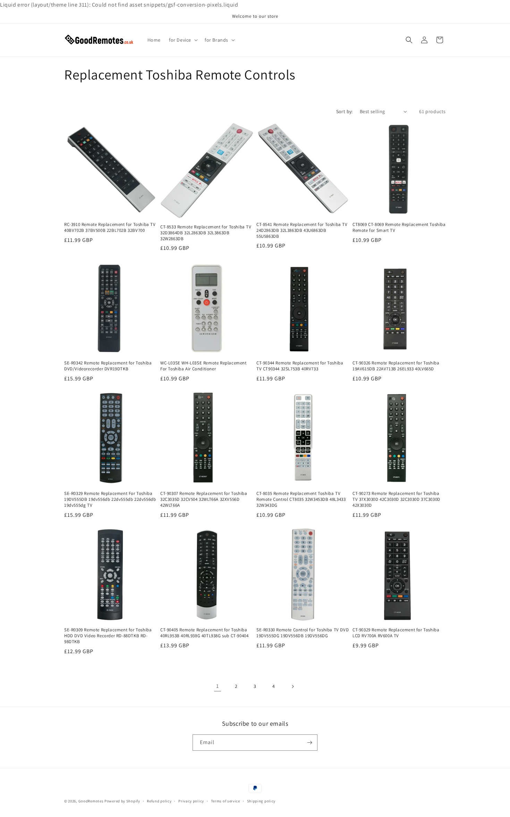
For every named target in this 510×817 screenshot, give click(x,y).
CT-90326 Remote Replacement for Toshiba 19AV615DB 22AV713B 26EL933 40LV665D (395, 366)
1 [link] (217, 686)
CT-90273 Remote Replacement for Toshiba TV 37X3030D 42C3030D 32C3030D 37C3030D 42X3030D (396, 499)
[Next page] (292, 686)
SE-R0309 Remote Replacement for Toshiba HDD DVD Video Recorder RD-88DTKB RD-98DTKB (108, 636)
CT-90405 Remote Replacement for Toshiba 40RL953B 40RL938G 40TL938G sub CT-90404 (204, 633)
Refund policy (159, 801)
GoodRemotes (91, 801)
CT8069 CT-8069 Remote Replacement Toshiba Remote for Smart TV (399, 227)
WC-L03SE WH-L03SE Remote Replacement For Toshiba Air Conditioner (203, 366)
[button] (183, 40)
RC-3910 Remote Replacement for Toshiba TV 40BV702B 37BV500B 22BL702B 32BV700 (110, 227)
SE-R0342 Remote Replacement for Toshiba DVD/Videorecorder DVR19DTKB (108, 366)
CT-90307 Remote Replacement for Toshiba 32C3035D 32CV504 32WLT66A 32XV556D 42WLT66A (203, 499)
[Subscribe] (309, 742)
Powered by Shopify (122, 801)
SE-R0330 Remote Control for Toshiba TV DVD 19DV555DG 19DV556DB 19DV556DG (302, 633)
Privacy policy (191, 801)
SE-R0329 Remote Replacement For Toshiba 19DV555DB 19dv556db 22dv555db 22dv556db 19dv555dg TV (110, 499)
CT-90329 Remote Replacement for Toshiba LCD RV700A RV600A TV (395, 633)
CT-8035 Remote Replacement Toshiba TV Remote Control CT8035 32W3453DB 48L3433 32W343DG (301, 499)
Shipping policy (261, 801)
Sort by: (344, 111)
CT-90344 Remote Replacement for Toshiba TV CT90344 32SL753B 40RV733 (299, 366)
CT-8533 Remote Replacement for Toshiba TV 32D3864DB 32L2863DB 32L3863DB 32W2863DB (206, 233)
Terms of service (225, 801)
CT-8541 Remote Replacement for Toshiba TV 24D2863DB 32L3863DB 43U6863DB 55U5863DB (302, 230)
